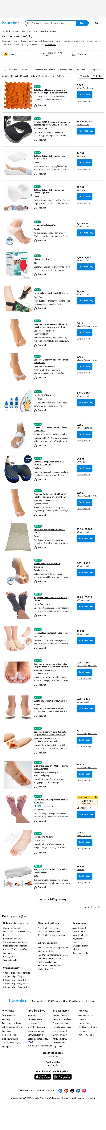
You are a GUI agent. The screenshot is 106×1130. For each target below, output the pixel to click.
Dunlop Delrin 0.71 (45, 969)
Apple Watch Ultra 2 (80, 935)
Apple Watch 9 (78, 931)
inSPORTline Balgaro (43, 836)
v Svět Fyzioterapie (85, 88)
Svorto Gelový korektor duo (47, 563)
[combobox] (50, 23)
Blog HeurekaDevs (10, 1038)
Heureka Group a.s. (40, 1098)
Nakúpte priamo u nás (37, 1027)
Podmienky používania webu (82, 1098)
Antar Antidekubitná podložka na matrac (49, 531)
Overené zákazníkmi (87, 1015)
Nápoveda (57, 1046)
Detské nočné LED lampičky (15, 949)
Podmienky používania (11, 1023)
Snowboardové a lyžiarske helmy (17, 931)
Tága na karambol (10, 960)
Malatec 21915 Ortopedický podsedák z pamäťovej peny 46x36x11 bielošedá (52, 123)
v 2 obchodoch (83, 294)
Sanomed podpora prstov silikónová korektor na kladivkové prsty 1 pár (50, 326)
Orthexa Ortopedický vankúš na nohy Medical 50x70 (50, 157)
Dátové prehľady (60, 1034)
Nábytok (76, 949)
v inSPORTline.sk (84, 835)
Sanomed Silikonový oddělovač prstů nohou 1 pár (51, 361)
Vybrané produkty (47, 943)
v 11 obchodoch (83, 600)
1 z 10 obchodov (84, 808)
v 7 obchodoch (83, 226)
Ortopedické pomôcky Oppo (15, 976)
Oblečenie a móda (80, 953)
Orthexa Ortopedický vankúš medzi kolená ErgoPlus (50, 191)
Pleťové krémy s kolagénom (15, 946)
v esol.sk (80, 869)
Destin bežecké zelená (47, 962)
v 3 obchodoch (83, 702)
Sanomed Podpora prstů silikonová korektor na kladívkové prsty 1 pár (50, 495)
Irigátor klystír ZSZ (43, 259)
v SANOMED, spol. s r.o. (87, 326)
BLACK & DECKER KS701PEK (50, 965)
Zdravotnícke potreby (28, 31)
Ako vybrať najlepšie (48, 923)
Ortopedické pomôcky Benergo (16, 973)
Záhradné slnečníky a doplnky (15, 942)
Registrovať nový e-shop (63, 1019)
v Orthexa (81, 156)
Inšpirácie (82, 1031)
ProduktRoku (84, 1023)
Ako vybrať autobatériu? (48, 928)
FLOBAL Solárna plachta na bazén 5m (53, 955)
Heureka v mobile (35, 1019)
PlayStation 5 (78, 938)
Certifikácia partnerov (87, 1027)
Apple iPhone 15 (79, 928)
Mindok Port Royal (45, 951)
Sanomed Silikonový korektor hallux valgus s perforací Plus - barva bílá (50, 733)
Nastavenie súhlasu (36, 1031)
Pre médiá (6, 1031)
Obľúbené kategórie (14, 923)
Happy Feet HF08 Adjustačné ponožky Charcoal (51, 599)
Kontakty (6, 1019)
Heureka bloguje (9, 1034)
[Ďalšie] (103, 907)
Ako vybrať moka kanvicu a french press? (53, 935)
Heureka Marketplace (62, 1027)
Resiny (6, 935)
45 (99, 906)
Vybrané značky (11, 968)
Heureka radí (33, 1023)
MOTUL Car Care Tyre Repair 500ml (53, 947)
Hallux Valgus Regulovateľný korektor (51, 293)
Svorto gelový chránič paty (46, 225)
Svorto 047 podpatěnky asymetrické (50, 700)
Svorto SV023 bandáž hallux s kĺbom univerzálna (50, 429)
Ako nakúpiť (33, 1015)
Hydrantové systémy (12, 938)
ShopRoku (82, 1019)
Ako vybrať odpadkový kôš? (49, 931)
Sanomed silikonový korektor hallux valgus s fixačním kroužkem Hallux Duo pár (51, 667)
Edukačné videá (59, 1042)
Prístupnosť (7, 1046)
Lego (74, 942)
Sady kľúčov (8, 953)
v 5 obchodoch (83, 124)
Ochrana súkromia (35, 1034)
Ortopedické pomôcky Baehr (15, 983)
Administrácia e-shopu (62, 1015)
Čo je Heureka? (8, 1015)
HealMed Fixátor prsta (44, 395)
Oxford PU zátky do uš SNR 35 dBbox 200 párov (53, 958)
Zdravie (15, 31)
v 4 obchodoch (83, 260)
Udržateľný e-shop (86, 1034)
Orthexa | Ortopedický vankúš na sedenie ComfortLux (49, 463)
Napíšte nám (53, 1056)
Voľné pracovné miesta (12, 1027)
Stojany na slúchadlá (12, 928)
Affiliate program (60, 1038)
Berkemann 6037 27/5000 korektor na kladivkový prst (51, 767)
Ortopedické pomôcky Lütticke (16, 987)
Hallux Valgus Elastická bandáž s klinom (52, 633)
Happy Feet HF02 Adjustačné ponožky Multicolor (51, 801)
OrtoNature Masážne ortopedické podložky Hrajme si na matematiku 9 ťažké (50, 93)
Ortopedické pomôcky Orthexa (16, 980)
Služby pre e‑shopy (61, 1023)
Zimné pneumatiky (80, 946)
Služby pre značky (60, 1031)
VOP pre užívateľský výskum (40, 1045)
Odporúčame (79, 923)
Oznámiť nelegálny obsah (13, 1042)
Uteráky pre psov (10, 956)
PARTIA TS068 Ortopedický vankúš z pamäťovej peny (50, 871)
